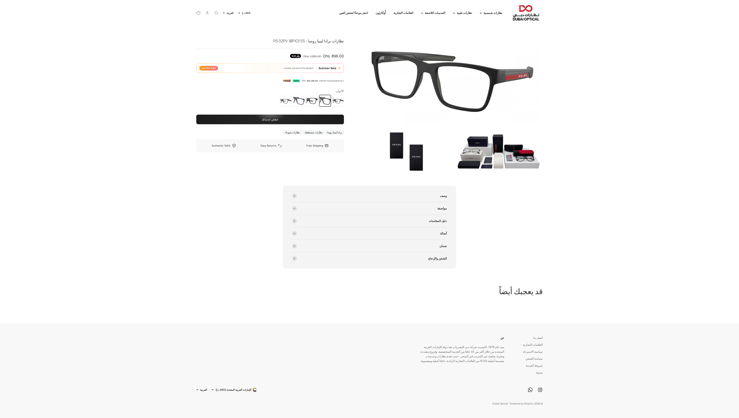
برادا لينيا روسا (334, 132)
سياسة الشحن (534, 359)
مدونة (539, 372)
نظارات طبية (464, 13)
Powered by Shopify (521, 403)
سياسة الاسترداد (533, 352)
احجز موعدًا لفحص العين (353, 13)
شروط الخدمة (534, 365)
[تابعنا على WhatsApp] (530, 389)
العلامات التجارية (403, 13)
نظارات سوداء (292, 132)
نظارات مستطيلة (314, 132)
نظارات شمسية (493, 13)
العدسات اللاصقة (435, 13)
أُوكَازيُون (381, 13)
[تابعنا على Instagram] (540, 389)
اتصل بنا (538, 338)
